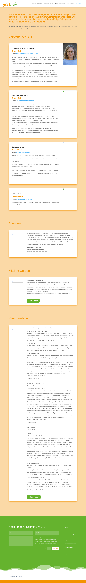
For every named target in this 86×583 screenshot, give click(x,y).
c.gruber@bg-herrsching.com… (24, 199)
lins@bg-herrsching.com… (23, 152)
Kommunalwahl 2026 (36, 3)
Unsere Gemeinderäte (60, 3)
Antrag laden (33, 301)
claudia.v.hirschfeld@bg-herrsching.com (27, 53)
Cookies (66, 540)
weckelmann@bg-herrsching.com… (25, 100)
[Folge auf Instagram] (74, 576)
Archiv (66, 554)
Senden (55, 548)
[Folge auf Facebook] (67, 576)
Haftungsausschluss (69, 547)
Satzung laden (33, 497)
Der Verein (78, 3)
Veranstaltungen (71, 3)
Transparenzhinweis (48, 3)
